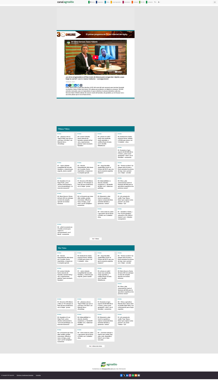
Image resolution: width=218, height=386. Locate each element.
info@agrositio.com (107, 369)
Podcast (135, 2)
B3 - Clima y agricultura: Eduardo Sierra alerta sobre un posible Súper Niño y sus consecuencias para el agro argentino (126, 305)
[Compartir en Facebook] (67, 85)
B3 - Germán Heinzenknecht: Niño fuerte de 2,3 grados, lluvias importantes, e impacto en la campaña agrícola (85, 169)
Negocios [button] (100, 2)
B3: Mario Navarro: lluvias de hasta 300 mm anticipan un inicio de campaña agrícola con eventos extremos (65, 200)
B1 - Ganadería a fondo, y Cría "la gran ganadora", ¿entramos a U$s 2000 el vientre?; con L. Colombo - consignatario (125, 215)
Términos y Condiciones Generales (25, 375)
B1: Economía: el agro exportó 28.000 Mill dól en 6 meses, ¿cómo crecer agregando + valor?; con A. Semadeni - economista (125, 153)
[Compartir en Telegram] (78, 85)
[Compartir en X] (70, 85)
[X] (124, 375)
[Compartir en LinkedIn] (75, 85)
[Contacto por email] (138, 375)
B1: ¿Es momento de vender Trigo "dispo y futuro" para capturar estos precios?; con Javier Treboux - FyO (125, 200)
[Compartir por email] (81, 85)
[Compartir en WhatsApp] (72, 85)
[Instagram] (130, 375)
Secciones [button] (127, 2)
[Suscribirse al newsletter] (136, 375)
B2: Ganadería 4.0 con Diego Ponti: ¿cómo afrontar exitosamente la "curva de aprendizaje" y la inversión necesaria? (65, 184)
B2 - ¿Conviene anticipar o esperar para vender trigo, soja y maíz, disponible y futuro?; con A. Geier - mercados (105, 336)
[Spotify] (133, 375)
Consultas (38, 375)
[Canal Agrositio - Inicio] (65, 2)
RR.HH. (143, 2)
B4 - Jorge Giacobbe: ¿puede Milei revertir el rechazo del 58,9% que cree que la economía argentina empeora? (106, 169)
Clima (107, 2)
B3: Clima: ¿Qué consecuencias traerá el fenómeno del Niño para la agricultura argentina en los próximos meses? (126, 184)
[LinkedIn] (127, 375)
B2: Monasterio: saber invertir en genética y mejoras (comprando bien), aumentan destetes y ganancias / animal (105, 200)
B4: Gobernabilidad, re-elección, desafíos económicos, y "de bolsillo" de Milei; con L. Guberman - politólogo (105, 184)
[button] (156, 2)
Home (93, 2)
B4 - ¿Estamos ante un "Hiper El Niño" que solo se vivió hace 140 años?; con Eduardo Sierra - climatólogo (65, 140)
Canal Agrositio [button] (116, 2)
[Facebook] (121, 375)
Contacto (150, 2)
